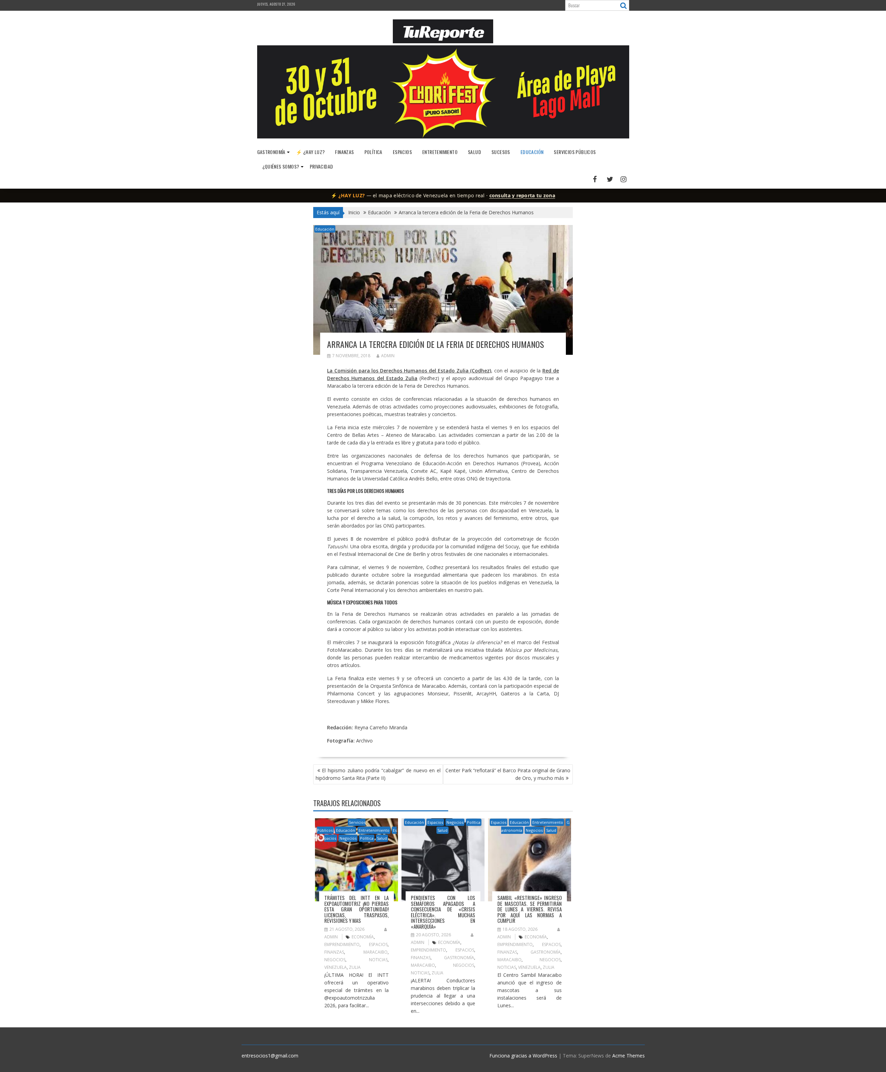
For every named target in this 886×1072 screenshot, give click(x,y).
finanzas (334, 952)
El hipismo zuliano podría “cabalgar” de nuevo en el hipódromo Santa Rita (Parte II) (378, 774)
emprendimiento (342, 944)
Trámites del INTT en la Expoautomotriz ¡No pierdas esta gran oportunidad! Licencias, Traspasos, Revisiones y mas (356, 909)
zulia (355, 967)
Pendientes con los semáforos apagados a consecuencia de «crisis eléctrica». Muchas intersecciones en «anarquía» (443, 912)
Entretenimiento (440, 151)
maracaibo (375, 952)
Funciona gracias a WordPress (523, 1055)
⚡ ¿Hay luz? (310, 151)
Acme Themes (628, 1055)
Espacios (402, 151)
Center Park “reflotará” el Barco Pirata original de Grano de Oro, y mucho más (507, 774)
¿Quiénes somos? (280, 166)
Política (373, 151)
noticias (378, 960)
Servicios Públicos (575, 151)
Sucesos (500, 151)
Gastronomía (271, 151)
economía (363, 937)
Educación (532, 151)
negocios (334, 960)
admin (388, 356)
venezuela (335, 967)
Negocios (348, 838)
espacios (378, 944)
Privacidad (321, 166)
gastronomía (459, 958)
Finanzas (344, 151)
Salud (474, 151)
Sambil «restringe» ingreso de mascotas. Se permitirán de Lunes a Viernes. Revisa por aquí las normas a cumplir (529, 909)
